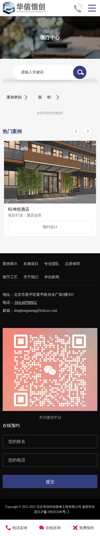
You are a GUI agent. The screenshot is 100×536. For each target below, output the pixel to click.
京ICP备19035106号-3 (51, 512)
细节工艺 (10, 277)
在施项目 (30, 264)
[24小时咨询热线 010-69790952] (80, 8)
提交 (50, 481)
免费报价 (86, 528)
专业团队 (51, 264)
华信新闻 (51, 277)
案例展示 (10, 264)
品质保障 (72, 264)
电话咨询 (19, 528)
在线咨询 (53, 528)
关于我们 (30, 277)
